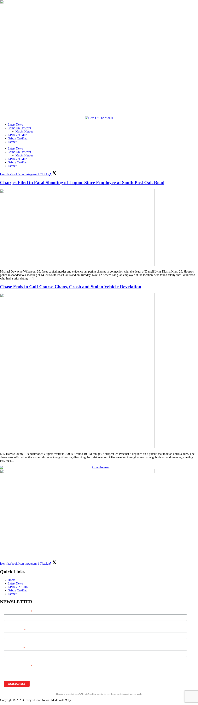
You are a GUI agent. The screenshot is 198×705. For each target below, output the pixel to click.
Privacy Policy (110, 694)
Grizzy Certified (17, 138)
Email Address (18, 611)
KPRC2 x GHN (18, 135)
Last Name (14, 648)
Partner (12, 142)
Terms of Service (128, 694)
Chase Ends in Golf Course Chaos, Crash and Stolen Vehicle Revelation (70, 286)
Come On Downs (18, 128)
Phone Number (18, 666)
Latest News (15, 124)
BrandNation (80, 700)
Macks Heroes (24, 131)
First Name (15, 630)
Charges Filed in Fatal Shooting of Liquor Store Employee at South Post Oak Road (82, 182)
